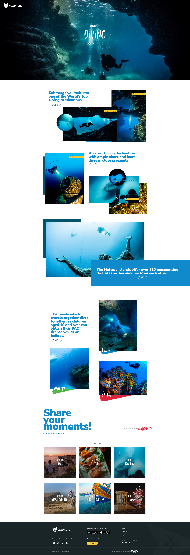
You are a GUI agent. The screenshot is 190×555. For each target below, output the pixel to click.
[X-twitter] (62, 543)
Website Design (115, 551)
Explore (54, 104)
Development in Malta (126, 551)
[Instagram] (58, 543)
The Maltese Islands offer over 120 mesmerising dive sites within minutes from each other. (137, 271)
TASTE (94, 463)
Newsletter (125, 535)
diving (129, 463)
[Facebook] (54, 543)
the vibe (129, 499)
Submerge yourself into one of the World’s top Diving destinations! (69, 96)
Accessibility (125, 538)
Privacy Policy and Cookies (129, 540)
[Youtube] (66, 543)
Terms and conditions (128, 542)
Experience (60, 459)
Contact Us (125, 533)
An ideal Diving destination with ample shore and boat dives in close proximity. (112, 157)
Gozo (59, 463)
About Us (124, 531)
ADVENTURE (60, 499)
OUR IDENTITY (95, 499)
